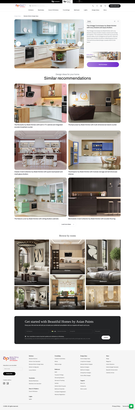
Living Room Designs (85, 361)
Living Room (32, 281)
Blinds (56, 361)
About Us (82, 383)
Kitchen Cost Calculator (34, 361)
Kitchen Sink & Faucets (60, 386)
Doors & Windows (53, 10)
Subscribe (9, 373)
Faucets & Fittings (59, 374)
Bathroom (103, 306)
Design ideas (95, 10)
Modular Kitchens (33, 358)
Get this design (103, 64)
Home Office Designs (85, 375)
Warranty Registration (60, 394)
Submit (106, 337)
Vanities (57, 383)
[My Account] (97, 5)
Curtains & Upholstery (60, 358)
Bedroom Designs (84, 367)
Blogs (107, 358)
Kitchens (31, 10)
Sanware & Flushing (59, 380)
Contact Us (83, 386)
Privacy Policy (116, 406)
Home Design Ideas (85, 358)
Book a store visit (115, 5)
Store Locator (83, 389)
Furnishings (66, 10)
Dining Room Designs (85, 372)
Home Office (67, 306)
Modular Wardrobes (33, 380)
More (105, 10)
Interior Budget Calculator (112, 367)
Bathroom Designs (84, 369)
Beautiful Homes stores (112, 369)
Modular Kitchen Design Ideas (36, 364)
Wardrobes (41, 10)
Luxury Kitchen (32, 370)
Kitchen (67, 270)
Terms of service (127, 406)
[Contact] (93, 5)
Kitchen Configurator (34, 367)
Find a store (89, 54)
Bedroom (103, 281)
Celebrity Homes (110, 372)
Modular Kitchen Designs (86, 364)
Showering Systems (59, 377)
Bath (56, 372)
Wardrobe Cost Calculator (35, 383)
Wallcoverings (58, 364)
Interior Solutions (110, 364)
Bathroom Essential (59, 389)
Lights (85, 10)
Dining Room (32, 306)
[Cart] (105, 5)
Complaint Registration (60, 391)
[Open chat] (131, 406)
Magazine (108, 361)
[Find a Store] (101, 5)
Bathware (77, 10)
